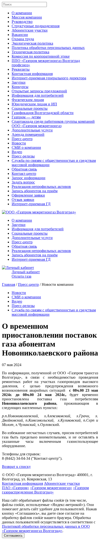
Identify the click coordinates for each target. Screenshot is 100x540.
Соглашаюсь (13, 535)
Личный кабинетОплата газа (26, 274)
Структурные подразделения (35, 26)
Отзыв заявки (23, 200)
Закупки (18, 82)
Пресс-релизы (23, 156)
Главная (8, 284)
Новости (19, 143)
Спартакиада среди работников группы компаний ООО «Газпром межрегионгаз (53, 123)
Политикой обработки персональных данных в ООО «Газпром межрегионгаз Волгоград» (46, 528)
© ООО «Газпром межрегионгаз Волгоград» (39, 475)
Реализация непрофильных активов (41, 187)
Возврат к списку (16, 467)
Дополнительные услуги (32, 130)
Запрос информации (28, 178)
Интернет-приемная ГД (31, 204)
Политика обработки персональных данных (48, 48)
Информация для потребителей (38, 95)
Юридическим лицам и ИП (34, 104)
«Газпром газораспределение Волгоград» (45, 490)
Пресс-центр (22, 139)
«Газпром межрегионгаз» (51, 488)
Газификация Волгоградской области (43, 113)
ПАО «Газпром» (15, 488)
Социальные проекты (30, 108)
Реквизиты (21, 69)
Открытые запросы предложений (39, 91)
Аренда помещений (28, 134)
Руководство (22, 22)
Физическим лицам (28, 100)
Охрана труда (23, 39)
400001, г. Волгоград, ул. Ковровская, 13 (47, 477)
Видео (17, 152)
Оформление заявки (28, 195)
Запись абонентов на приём (35, 191)
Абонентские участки (30, 30)
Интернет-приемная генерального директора (49, 78)
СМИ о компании (26, 147)
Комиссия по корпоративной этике (41, 56)
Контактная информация (32, 74)
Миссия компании (27, 17)
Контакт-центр (24, 173)
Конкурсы (20, 87)
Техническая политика (30, 52)
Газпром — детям (26, 117)
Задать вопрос (23, 182)
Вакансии (20, 35)
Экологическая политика (32, 43)
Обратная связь (24, 169)
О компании (22, 13)
